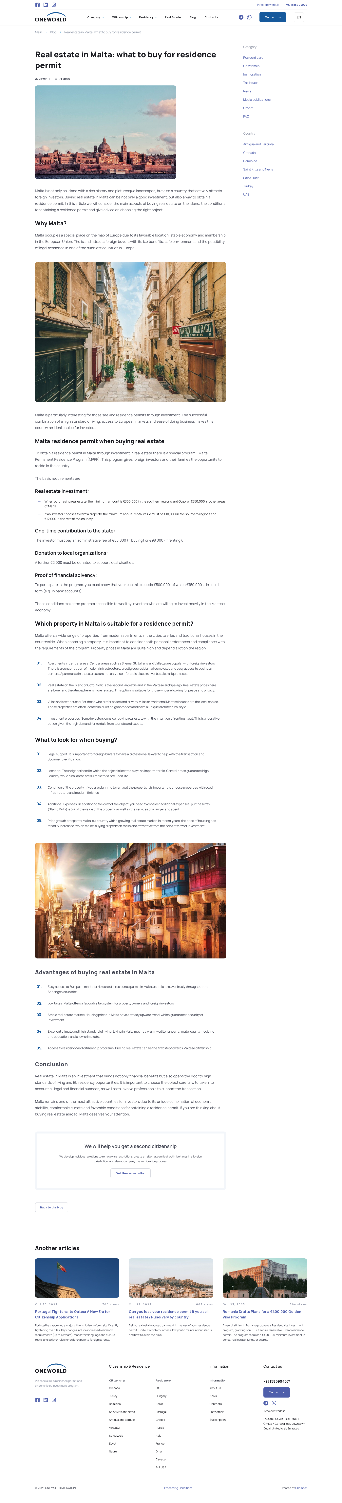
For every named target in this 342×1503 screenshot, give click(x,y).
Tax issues (250, 82)
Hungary (161, 1396)
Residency (146, 17)
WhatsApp (249, 17)
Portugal (161, 1412)
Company (94, 17)
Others (248, 108)
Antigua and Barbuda (258, 144)
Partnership (217, 1412)
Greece (160, 1420)
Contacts (211, 17)
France (160, 1443)
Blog (193, 17)
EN (299, 17)
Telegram (241, 17)
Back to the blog (51, 1207)
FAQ (246, 116)
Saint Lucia (251, 178)
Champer (301, 1488)
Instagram (53, 4)
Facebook (37, 4)
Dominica (250, 161)
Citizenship (120, 17)
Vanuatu (114, 1427)
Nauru (113, 1451)
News (247, 91)
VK (45, 4)
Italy (158, 1435)
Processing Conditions (178, 1488)
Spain (159, 1404)
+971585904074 (296, 5)
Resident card (253, 57)
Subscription (218, 1420)
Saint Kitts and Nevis (258, 169)
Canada (161, 1459)
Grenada (249, 152)
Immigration (252, 74)
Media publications (257, 99)
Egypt (112, 1443)
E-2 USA (161, 1467)
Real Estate (173, 17)
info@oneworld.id (268, 5)
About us (215, 1388)
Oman (159, 1451)
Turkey (248, 186)
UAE (246, 194)
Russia (160, 1427)
